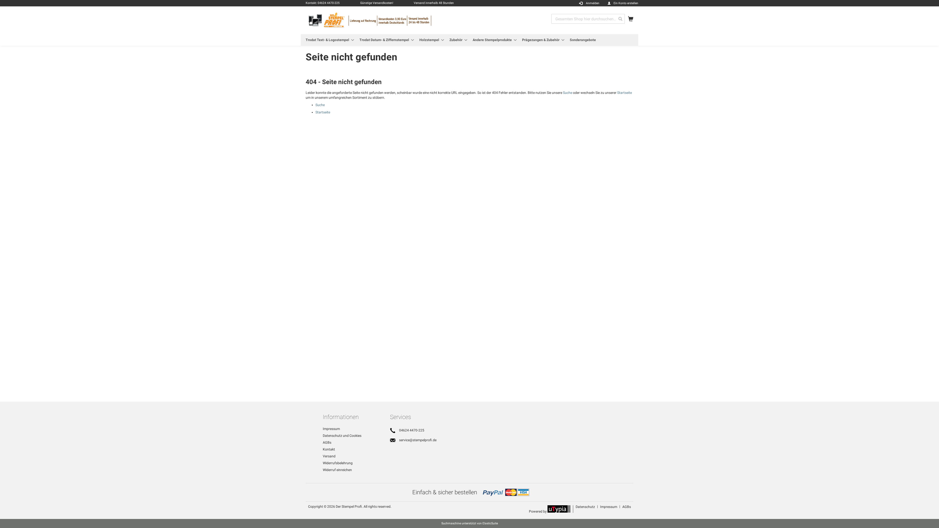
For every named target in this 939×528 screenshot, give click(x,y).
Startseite (624, 93)
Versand (329, 456)
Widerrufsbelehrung (338, 463)
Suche (567, 93)
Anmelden (592, 3)
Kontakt (329, 449)
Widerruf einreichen (337, 470)
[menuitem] (328, 40)
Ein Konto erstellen (626, 3)
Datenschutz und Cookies (342, 436)
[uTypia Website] (559, 511)
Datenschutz (585, 507)
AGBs (327, 442)
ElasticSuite (490, 523)
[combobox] (588, 19)
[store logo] (388, 20)
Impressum (331, 429)
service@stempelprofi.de (417, 440)
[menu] (469, 40)
